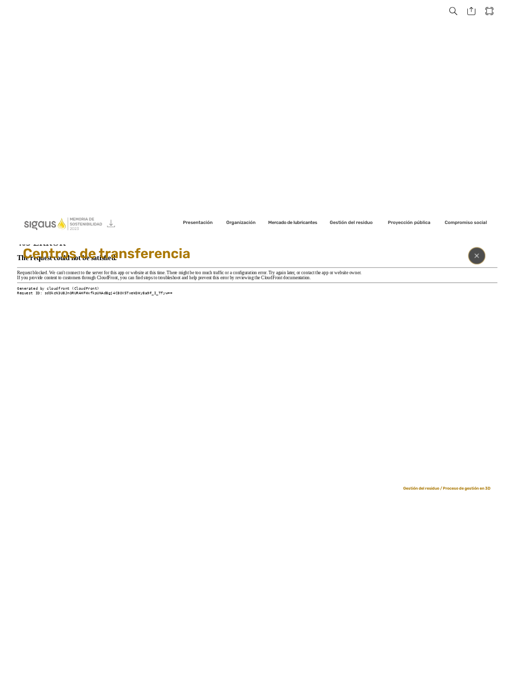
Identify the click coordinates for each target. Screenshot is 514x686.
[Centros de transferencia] (257, 359)
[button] (453, 11)
